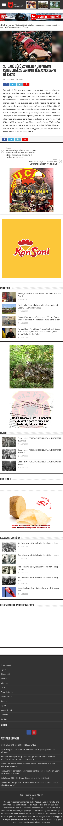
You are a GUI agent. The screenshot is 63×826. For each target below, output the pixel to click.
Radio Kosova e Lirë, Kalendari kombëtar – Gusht (38, 543)
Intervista (4, 683)
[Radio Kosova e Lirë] (31, 4)
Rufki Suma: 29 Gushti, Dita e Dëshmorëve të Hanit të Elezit (25, 778)
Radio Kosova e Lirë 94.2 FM (31, 795)
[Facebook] (29, 732)
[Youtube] (34, 732)
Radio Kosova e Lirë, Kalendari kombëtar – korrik (38, 555)
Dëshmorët (5, 674)
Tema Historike (7, 692)
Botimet (4, 701)
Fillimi (4, 25)
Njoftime (4, 719)
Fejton (3, 706)
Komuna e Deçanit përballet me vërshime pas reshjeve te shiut (43, 161)
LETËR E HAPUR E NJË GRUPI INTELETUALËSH (19, 745)
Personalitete (6, 696)
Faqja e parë (6, 665)
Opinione (4, 715)
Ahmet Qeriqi (6, 710)
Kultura (3, 687)
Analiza (4, 678)
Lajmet (11, 25)
